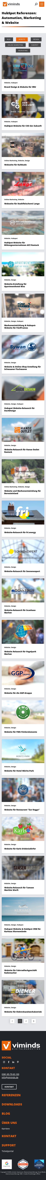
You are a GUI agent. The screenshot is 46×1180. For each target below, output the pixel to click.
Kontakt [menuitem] (9, 1136)
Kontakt (9, 1086)
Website (22, 39)
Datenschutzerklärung (30, 1172)
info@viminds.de (10, 1077)
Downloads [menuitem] (12, 1104)
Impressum (20, 1172)
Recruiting (22, 51)
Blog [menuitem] (6, 1113)
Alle (8, 39)
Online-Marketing (15, 45)
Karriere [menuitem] (6, 1128)
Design (36, 39)
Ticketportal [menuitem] (7, 1151)
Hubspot (34, 45)
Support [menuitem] (9, 1145)
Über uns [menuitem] (9, 1123)
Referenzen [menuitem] (11, 1095)
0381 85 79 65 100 (10, 1074)
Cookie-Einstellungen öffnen (32, 1174)
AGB (21, 1174)
